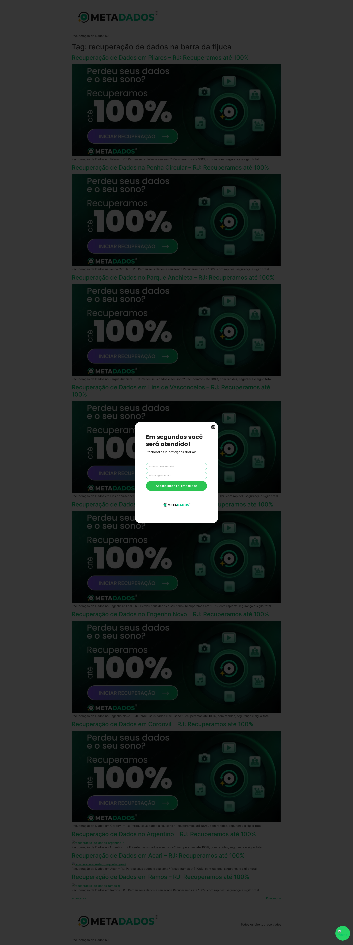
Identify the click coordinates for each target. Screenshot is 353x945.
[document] (176, 472)
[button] (213, 427)
